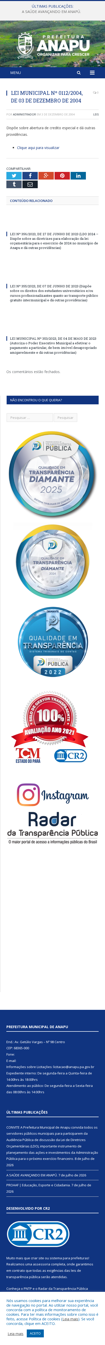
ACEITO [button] (35, 1333)
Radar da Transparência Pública (63, 1288)
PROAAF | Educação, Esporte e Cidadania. (38, 1185)
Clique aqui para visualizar (38, 147)
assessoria (41, 1264)
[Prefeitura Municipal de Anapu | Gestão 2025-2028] (52, 44)
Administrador (24, 114)
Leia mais (70, 1318)
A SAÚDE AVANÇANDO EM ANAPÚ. (51, 11)
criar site (37, 1258)
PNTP (28, 1288)
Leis (96, 114)
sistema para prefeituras (69, 1258)
